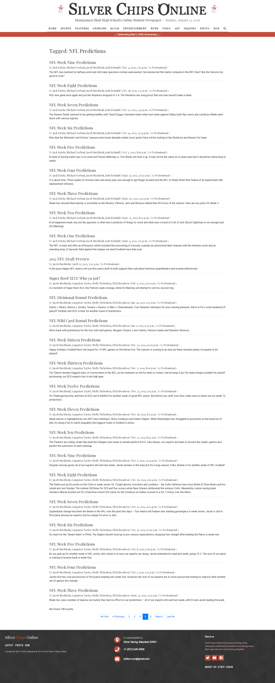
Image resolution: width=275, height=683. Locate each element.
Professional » (160, 67)
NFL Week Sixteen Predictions (74, 339)
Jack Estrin (59, 67)
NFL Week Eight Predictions (73, 85)
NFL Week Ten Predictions (71, 432)
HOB (216, 28)
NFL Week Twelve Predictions (74, 386)
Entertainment (135, 28)
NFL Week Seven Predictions (73, 104)
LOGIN (229, 666)
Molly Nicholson (101, 283)
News (155, 28)
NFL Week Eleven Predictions (74, 409)
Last (169, 616)
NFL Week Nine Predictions (72, 62)
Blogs (114, 28)
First (106, 616)
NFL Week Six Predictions (71, 127)
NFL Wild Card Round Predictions (78, 320)
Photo (205, 28)
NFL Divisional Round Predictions (78, 297)
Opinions (100, 28)
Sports (66, 28)
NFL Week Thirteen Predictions (75, 362)
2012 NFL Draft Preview (69, 258)
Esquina (190, 28)
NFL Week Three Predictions (73, 193)
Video (166, 28)
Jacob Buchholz (95, 67)
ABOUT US (211, 666)
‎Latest (9, 645)
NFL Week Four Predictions (72, 170)
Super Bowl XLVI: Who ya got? (74, 278)
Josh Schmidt (113, 67)
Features (82, 28)
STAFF (221, 666)
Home (53, 28)
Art (177, 28)
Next (158, 616)
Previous (119, 616)
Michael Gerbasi (76, 67)
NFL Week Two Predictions (72, 212)
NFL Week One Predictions (72, 235)
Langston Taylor (81, 283)
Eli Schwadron (121, 283)
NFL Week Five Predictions (72, 147)
